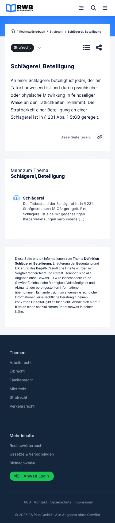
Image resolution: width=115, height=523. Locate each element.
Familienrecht (21, 380)
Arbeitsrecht (21, 362)
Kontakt (40, 502)
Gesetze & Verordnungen (32, 454)
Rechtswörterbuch (26, 445)
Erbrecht (17, 371)
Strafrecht (22, 48)
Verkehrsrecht (22, 406)
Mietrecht (18, 389)
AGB (27, 502)
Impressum (84, 502)
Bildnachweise (22, 463)
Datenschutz (60, 502)
